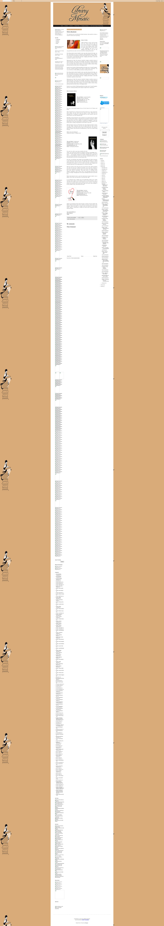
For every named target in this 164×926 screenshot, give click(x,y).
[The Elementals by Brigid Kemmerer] (59, 838)
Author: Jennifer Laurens (59, 617)
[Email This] (78, 217)
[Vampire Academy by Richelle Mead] (59, 811)
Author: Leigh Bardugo (60, 648)
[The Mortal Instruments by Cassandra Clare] (59, 864)
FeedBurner (104, 135)
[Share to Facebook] (82, 217)
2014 (102, 163)
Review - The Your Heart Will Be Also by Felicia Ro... (105, 205)
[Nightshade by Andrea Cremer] (59, 809)
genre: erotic (58, 752)
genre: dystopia (58, 751)
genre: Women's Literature (59, 747)
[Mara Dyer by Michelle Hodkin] (59, 860)
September (104, 172)
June (103, 176)
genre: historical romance (59, 756)
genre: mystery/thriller (60, 760)
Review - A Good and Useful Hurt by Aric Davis (105, 210)
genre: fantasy (58, 754)
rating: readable (59, 785)
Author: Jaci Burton (59, 613)
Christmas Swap (59, 685)
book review (58, 745)
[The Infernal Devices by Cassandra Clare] (59, 805)
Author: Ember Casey (59, 610)
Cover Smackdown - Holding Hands (59, 702)
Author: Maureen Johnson (59, 653)
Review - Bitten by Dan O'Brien (105, 273)
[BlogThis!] (79, 217)
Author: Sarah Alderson (58, 662)
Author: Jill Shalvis (59, 629)
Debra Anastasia (105, 202)
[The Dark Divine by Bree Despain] (59, 836)
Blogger (86, 922)
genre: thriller (58, 774)
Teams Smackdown (59, 738)
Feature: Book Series (59, 715)
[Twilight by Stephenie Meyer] (59, 813)
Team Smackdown (105, 235)
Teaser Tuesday (59, 740)
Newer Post (69, 256)
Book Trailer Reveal (59, 681)
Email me (101, 39)
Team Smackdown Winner (105, 191)
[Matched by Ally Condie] (59, 862)
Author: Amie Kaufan (59, 588)
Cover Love (58, 686)
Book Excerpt (58, 680)
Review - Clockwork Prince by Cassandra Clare (105, 280)
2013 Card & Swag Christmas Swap (97, 25)
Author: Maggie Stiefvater (58, 651)
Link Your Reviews (59, 727)
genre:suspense (59, 780)
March (103, 181)
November (104, 169)
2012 (102, 166)
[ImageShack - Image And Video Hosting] (57, 165)
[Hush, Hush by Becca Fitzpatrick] (59, 800)
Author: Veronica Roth (60, 670)
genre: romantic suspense (58, 771)
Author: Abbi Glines (59, 584)
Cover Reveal (58, 688)
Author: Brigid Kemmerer (58, 598)
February (103, 182)
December (104, 167)
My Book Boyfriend (59, 730)
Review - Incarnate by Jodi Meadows (105, 248)
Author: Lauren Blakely (60, 643)
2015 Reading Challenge (58, 577)
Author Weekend (59, 583)
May (103, 178)
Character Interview (59, 684)
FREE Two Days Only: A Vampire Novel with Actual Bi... (105, 261)
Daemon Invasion (59, 714)
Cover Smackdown (59, 689)
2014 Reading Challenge (58, 574)
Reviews (71, 25)
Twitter (68, 214)
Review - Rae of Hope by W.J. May (104, 252)
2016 (102, 160)
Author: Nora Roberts (59, 659)
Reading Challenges (85, 25)
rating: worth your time (60, 794)
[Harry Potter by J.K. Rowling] (59, 840)
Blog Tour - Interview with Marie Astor (105, 185)
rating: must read (59, 784)
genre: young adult (59, 777)
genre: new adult (59, 762)
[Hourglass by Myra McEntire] (59, 819)
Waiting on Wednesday (58, 743)
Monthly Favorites (59, 729)
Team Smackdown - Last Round (105, 217)
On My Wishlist (58, 732)
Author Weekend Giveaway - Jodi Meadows (105, 242)
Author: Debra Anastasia (58, 607)
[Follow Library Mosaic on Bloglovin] (104, 98)
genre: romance (59, 769)
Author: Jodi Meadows (60, 630)
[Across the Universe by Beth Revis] (59, 826)
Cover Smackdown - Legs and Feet (59, 707)
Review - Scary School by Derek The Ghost (105, 228)
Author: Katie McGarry (60, 639)
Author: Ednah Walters (60, 608)
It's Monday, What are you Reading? (105, 188)
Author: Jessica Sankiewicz (58, 621)
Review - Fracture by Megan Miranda (105, 233)
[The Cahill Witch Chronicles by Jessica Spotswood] (59, 817)
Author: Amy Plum (59, 592)
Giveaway (58, 722)
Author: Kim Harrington (60, 641)
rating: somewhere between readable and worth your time (60, 788)
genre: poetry (58, 768)
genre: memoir (58, 758)
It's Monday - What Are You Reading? (60, 725)
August (103, 173)
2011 (102, 284)
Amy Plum (58, 580)
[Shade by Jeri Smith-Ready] (59, 821)
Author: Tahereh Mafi (59, 668)
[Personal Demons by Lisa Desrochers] (59, 868)
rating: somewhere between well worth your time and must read (59, 792)
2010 (102, 286)
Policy (57, 43)
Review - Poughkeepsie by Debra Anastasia (105, 199)
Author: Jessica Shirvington (58, 624)
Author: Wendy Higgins (60, 674)
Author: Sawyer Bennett (58, 666)
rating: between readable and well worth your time (59, 782)
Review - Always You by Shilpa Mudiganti (105, 213)
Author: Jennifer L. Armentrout (59, 615)
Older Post (95, 256)
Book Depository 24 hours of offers (105, 276)
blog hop (57, 744)
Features (66, 25)
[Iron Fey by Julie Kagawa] (59, 807)
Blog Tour (57, 677)
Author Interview (59, 582)
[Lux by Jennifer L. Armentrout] (59, 858)
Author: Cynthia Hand (60, 604)
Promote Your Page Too (103, 123)
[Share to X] (81, 217)
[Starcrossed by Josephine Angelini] (59, 875)
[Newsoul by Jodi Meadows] (59, 866)
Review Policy (77, 25)
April (103, 179)
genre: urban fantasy (59, 775)
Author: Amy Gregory (59, 590)
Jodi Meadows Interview (104, 246)
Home (62, 25)
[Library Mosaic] (104, 122)
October (103, 170)
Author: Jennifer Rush (60, 618)
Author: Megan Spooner (58, 655)
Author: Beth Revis (59, 596)
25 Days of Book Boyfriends (59, 579)
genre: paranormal (59, 763)
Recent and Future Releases (105, 224)
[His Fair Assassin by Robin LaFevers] (59, 845)
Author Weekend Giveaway (105, 194)
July (103, 175)
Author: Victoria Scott (59, 672)
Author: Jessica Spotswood (58, 626)
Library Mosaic (102, 107)
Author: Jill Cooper (59, 627)
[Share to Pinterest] (83, 217)
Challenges (58, 39)
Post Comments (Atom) (75, 258)
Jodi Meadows (104, 250)
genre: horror (58, 757)
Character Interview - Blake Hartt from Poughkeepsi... (105, 196)
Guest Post (58, 723)
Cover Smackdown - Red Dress (59, 709)
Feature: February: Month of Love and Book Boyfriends (59, 718)
